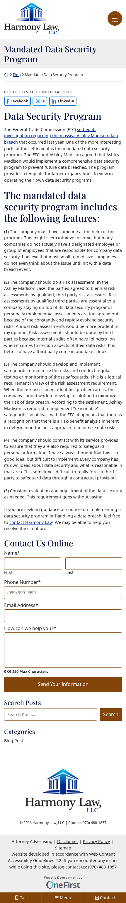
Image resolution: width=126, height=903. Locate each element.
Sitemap (63, 848)
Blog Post (13, 740)
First (8, 572)
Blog (17, 74)
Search (110, 714)
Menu (115, 21)
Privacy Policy (96, 841)
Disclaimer (67, 841)
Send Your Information (63, 684)
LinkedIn (61, 101)
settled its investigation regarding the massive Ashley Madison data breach (61, 136)
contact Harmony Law (30, 522)
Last (69, 572)
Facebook (16, 101)
